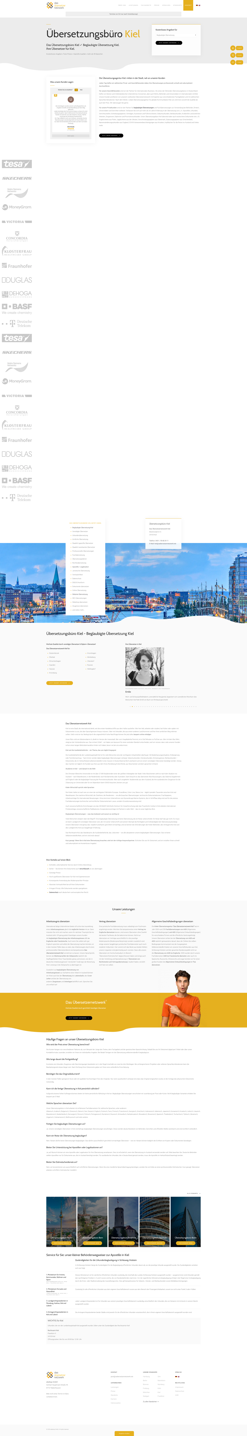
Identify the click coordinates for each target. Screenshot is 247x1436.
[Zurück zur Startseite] (56, 5)
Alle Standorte (192, 1193)
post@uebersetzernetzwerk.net (122, 1376)
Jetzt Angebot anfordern (167, 42)
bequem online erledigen (142, 734)
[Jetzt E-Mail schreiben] (233, 62)
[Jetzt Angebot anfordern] (233, 48)
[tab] (130, 706)
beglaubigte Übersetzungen (144, 108)
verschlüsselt (84, 869)
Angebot (188, 5)
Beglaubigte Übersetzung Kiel (82, 528)
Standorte (177, 5)
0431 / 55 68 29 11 (161, 541)
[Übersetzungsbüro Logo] (56, 1375)
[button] (50, 1222)
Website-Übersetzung (80, 594)
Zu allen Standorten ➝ (151, 1402)
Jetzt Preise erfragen (109, 135)
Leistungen (133, 5)
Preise (156, 5)
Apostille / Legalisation (80, 567)
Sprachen (166, 5)
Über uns (122, 5)
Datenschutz (53, 892)
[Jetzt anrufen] (233, 55)
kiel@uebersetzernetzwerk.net (165, 544)
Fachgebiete (146, 5)
